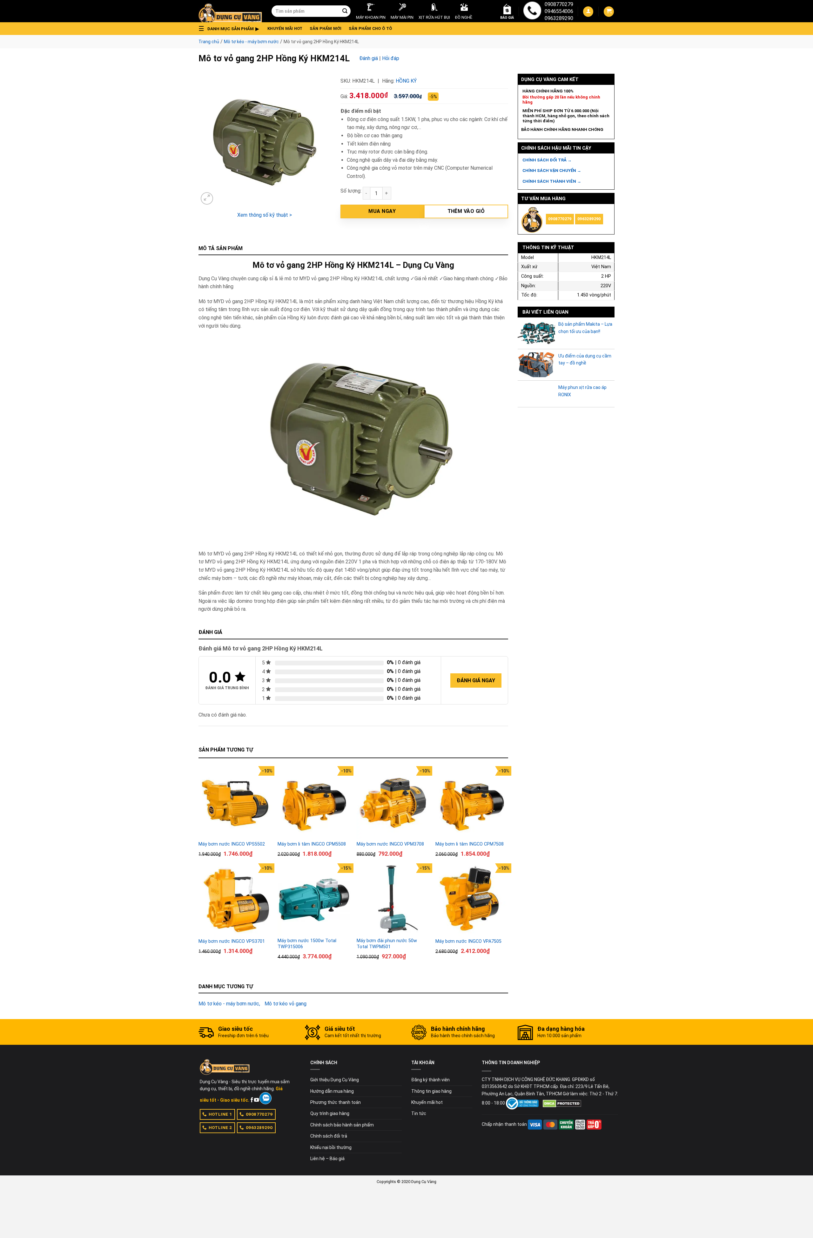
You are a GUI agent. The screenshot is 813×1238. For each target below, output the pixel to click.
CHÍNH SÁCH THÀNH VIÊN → (551, 181)
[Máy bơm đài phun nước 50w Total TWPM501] (393, 899)
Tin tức (418, 1113)
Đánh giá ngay (476, 680)
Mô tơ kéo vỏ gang (285, 1004)
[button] (230, 28)
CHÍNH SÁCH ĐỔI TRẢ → (547, 160)
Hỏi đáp (390, 58)
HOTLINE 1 (220, 1114)
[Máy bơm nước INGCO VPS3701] (234, 899)
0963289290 (559, 18)
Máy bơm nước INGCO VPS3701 (231, 941)
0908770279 (559, 4)
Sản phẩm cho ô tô (370, 28)
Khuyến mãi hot (285, 28)
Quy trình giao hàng (329, 1113)
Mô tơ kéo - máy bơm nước (251, 41)
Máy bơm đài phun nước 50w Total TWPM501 (387, 943)
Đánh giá (368, 58)
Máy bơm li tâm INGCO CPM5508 (312, 844)
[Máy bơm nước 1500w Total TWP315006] (314, 899)
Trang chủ (208, 41)
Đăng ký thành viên (430, 1079)
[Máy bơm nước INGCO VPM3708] (393, 802)
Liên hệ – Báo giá (327, 1158)
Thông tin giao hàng (431, 1091)
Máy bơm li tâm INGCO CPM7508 (469, 844)
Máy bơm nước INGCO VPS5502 (231, 844)
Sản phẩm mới (326, 28)
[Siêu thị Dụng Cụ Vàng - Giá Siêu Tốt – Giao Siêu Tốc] (230, 11)
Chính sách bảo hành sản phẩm (342, 1124)
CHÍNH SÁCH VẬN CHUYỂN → (551, 170)
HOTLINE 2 (220, 1127)
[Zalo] (265, 1098)
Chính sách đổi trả (328, 1136)
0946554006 (559, 11)
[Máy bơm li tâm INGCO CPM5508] (314, 802)
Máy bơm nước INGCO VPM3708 (390, 844)
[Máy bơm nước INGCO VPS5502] (234, 802)
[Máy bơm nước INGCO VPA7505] (471, 899)
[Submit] (344, 11)
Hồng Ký (406, 81)
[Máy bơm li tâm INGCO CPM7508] (471, 802)
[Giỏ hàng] (609, 11)
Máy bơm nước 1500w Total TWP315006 (307, 943)
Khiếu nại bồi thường (331, 1147)
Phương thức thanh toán (335, 1102)
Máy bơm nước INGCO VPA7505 (468, 941)
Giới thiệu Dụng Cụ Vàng (334, 1079)
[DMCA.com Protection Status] (562, 1102)
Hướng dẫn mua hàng (332, 1091)
